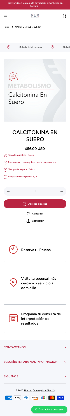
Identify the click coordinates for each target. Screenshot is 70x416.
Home (7, 27)
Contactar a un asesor (51, 409)
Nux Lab (28, 390)
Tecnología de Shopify (44, 390)
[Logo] (35, 15)
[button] (64, 16)
